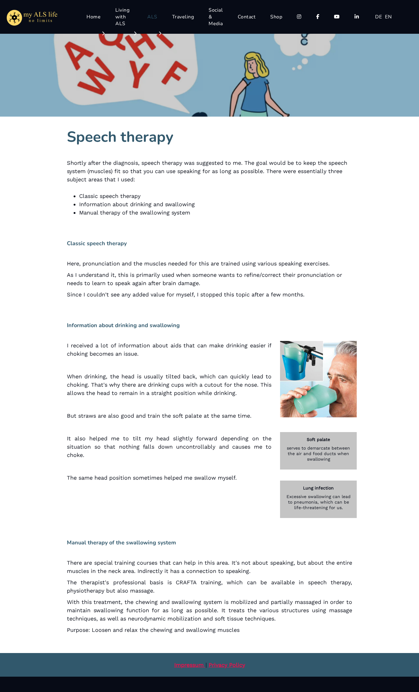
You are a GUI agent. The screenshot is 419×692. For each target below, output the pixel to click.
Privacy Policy (227, 665)
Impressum (190, 665)
